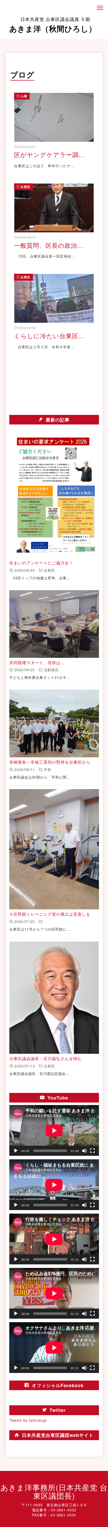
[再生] (15, 1150)
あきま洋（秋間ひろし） (52, 25)
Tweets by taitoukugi (28, 1420)
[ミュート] (84, 1150)
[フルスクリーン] (92, 1150)
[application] (54, 1130)
